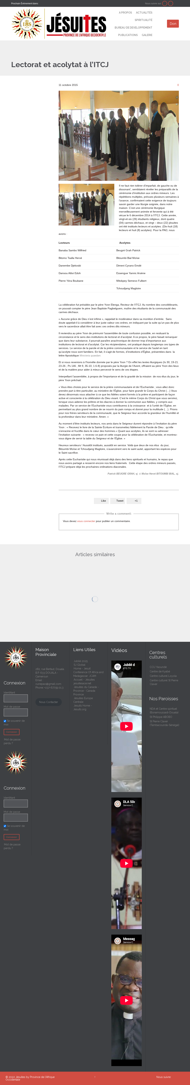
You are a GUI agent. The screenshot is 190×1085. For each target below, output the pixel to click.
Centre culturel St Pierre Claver (164, 682)
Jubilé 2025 (81, 661)
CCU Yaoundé (158, 667)
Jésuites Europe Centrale (83, 700)
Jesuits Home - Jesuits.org (82, 707)
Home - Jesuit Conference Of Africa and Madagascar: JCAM (88, 672)
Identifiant (9, 692)
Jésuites (20, 1077)
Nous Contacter (48, 702)
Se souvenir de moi (14, 827)
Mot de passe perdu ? (12, 846)
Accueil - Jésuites (84, 679)
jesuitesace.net (82, 683)
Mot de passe (12, 706)
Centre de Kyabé (160, 671)
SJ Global (79, 664)
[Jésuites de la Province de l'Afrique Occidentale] (58, 24)
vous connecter (86, 521)
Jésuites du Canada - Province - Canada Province (86, 691)
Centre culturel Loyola (163, 675)
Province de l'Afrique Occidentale (30, 1078)
